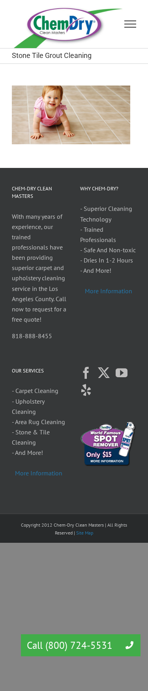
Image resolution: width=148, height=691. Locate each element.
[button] (129, 645)
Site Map (84, 533)
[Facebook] (86, 373)
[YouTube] (121, 373)
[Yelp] (86, 390)
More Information (108, 291)
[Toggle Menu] (130, 24)
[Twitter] (104, 373)
